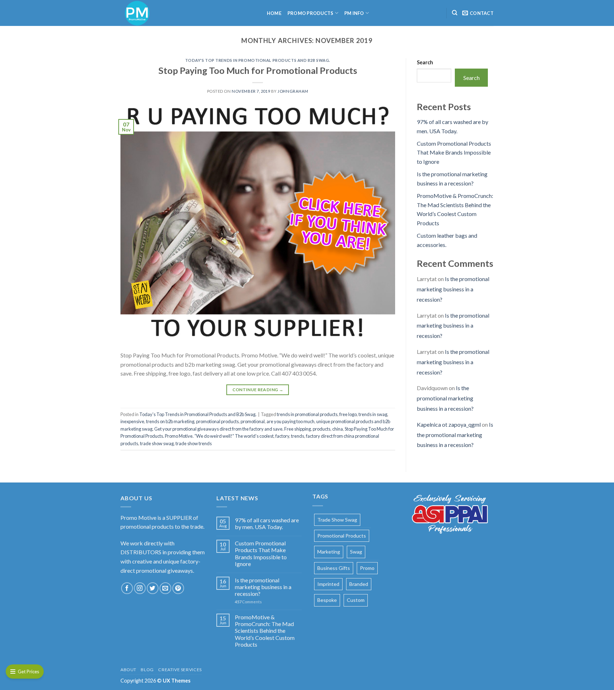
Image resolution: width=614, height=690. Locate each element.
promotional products (217, 421)
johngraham (293, 91)
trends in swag (373, 414)
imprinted (328, 584)
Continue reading (258, 389)
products (321, 429)
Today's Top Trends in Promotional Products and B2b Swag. (257, 60)
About (128, 669)
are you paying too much (290, 421)
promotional (253, 421)
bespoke (327, 600)
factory (282, 436)
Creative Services (179, 669)
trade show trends (194, 443)
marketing (328, 552)
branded (358, 584)
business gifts (333, 568)
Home (274, 13)
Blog (147, 669)
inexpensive (132, 421)
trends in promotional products (307, 414)
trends (297, 436)
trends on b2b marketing (170, 421)
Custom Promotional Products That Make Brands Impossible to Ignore (454, 152)
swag (356, 552)
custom (356, 600)
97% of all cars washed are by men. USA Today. (267, 523)
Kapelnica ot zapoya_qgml (449, 424)
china (337, 429)
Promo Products (310, 13)
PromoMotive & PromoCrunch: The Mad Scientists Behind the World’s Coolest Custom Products (265, 631)
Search (425, 62)
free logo (348, 414)
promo (367, 568)
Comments (248, 601)
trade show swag (157, 443)
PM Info (354, 13)
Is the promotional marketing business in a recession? (453, 289)
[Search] (454, 13)
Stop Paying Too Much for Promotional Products (257, 70)
